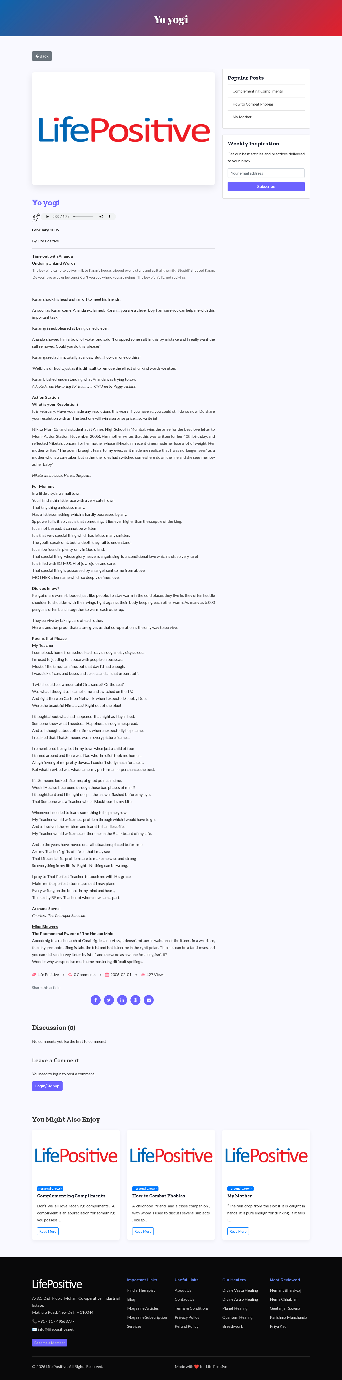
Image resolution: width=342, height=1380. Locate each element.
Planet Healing (235, 1308)
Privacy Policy (187, 1317)
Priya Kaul (278, 1326)
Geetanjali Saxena (285, 1308)
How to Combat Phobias (253, 104)
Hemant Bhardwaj (285, 1290)
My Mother (242, 117)
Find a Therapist (141, 1290)
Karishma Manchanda (288, 1317)
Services (134, 1326)
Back (44, 56)
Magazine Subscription (147, 1317)
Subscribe (266, 186)
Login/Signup (47, 1086)
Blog (131, 1299)
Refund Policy (187, 1326)
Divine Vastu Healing (240, 1290)
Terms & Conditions (192, 1308)
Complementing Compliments (258, 91)
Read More (47, 1231)
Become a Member (49, 1342)
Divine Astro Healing (240, 1299)
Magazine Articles (143, 1308)
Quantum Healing (237, 1317)
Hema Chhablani (284, 1299)
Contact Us (184, 1299)
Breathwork (232, 1326)
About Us (183, 1290)
